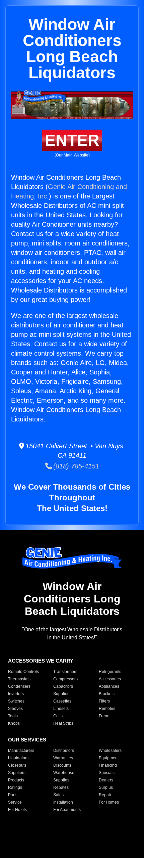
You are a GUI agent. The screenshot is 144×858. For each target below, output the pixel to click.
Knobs (14, 723)
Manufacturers (21, 750)
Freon (104, 716)
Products (16, 780)
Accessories (110, 679)
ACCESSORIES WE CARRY (40, 661)
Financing (108, 765)
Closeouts (17, 765)
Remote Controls (23, 671)
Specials (107, 772)
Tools (13, 716)
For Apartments (67, 809)
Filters (104, 701)
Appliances (109, 686)
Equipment (109, 758)
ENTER (72, 140)
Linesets (61, 708)
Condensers (19, 686)
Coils (58, 716)
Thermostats (19, 679)
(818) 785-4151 (75, 466)
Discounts (62, 765)
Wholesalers (110, 750)
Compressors (65, 679)
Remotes (107, 708)
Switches (16, 701)
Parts (12, 795)
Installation (63, 802)
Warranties (63, 758)
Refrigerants (110, 671)
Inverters (16, 693)
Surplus (106, 787)
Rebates (61, 787)
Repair (105, 795)
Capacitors (63, 686)
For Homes (109, 802)
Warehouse (63, 772)
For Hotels (17, 809)
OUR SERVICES (27, 739)
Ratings (15, 787)
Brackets (107, 693)
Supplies (61, 693)
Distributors (63, 750)
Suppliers (16, 772)
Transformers (65, 671)
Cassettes (62, 701)
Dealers (106, 780)
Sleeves (15, 708)
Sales (58, 795)
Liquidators (18, 758)
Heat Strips (63, 723)
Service (15, 802)
